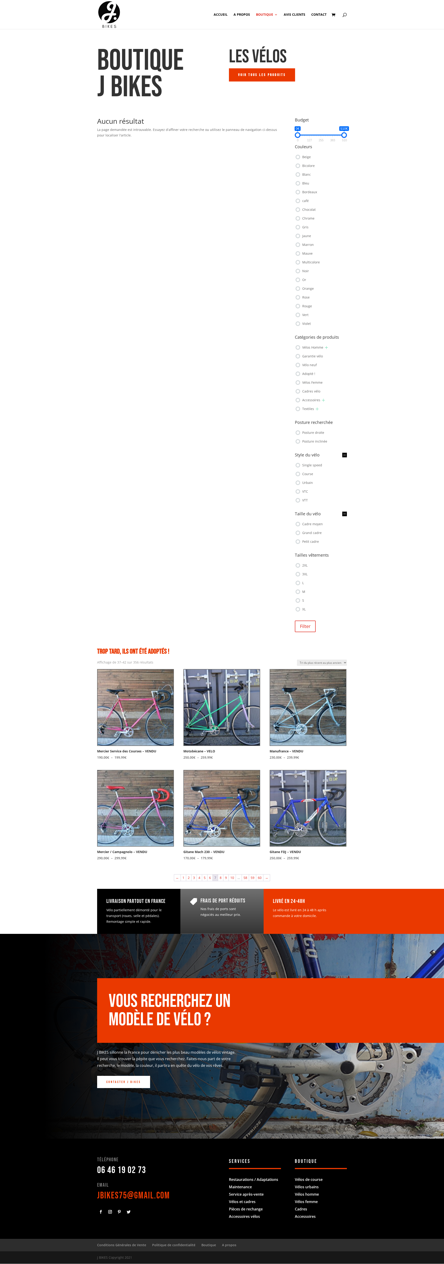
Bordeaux (309, 192)
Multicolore (311, 262)
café (305, 201)
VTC (305, 491)
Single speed (312, 465)
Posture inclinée (314, 441)
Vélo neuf (309, 365)
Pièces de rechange (246, 1209)
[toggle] (344, 455)
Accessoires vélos (244, 1216)
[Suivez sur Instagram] (110, 1212)
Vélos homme (307, 1194)
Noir (305, 271)
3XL (305, 574)
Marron (308, 244)
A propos (242, 15)
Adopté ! (308, 373)
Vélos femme (306, 1201)
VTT (305, 500)
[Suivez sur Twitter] (128, 1212)
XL (304, 609)
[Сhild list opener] (326, 347)
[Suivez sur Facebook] (101, 1212)
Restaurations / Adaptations (253, 1179)
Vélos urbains (307, 1186)
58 (245, 877)
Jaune (306, 236)
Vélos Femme (312, 382)
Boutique (264, 15)
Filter (305, 626)
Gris (305, 227)
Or (304, 280)
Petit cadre (310, 541)
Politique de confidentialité (173, 1245)
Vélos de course (309, 1179)
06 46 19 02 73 (121, 1170)
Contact (319, 15)
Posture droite (313, 432)
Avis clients (294, 15)
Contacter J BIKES (123, 1082)
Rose (306, 297)
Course (307, 474)
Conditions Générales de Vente (121, 1245)
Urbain (307, 482)
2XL (305, 565)
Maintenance (240, 1186)
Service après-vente (246, 1194)
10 (232, 877)
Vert (305, 315)
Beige (306, 157)
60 (260, 877)
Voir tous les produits (262, 75)
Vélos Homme (312, 347)
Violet (306, 323)
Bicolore (308, 165)
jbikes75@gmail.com (133, 1195)
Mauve (307, 253)
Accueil (221, 15)
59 (252, 877)
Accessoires (311, 400)
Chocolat (309, 209)
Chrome (308, 218)
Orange (308, 288)
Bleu (305, 183)
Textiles (308, 409)
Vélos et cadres (242, 1201)
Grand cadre (312, 533)
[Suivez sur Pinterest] (119, 1212)
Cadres (301, 1209)
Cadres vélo (311, 391)
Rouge (307, 306)
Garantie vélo (312, 356)
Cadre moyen (312, 524)
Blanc (306, 174)
